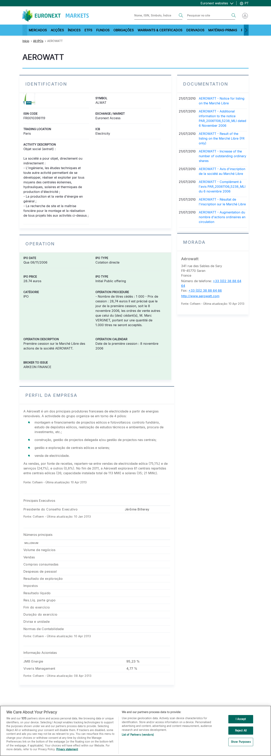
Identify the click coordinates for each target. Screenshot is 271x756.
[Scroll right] (246, 30)
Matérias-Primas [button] (222, 30)
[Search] (181, 15)
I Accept (241, 719)
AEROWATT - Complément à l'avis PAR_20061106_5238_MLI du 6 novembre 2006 (222, 186)
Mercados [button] (38, 30)
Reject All (241, 730)
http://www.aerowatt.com (200, 296)
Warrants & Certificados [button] (160, 30)
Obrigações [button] (123, 30)
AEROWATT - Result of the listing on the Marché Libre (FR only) (221, 138)
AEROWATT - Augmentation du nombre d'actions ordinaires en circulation (222, 217)
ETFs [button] (88, 30)
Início (25, 41)
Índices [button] (74, 30)
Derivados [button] (195, 30)
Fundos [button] (103, 30)
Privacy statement (67, 749)
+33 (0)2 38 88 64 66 (205, 290)
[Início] (55, 15)
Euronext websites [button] (215, 3)
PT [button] (246, 3)
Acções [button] (57, 30)
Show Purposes (241, 742)
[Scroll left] (24, 30)
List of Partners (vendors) (138, 734)
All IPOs (38, 41)
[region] (135, 731)
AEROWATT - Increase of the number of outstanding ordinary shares (222, 156)
